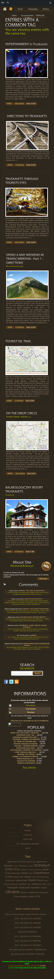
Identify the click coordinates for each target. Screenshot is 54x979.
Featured (28, 835)
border (46, 869)
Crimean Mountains (12, 873)
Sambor (22, 884)
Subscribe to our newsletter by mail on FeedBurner (30, 721)
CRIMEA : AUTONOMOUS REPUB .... (26, 757)
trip (37, 892)
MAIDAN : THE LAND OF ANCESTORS (31, 591)
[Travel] (20, 8)
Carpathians (41, 872)
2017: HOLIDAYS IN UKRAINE (27, 936)
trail (49, 884)
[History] (46, 8)
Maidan (27, 877)
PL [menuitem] (8, 2)
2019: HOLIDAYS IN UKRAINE (27, 923)
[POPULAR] (40, 15)
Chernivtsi (23, 866)
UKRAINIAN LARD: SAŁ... (26, 735)
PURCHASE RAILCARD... (26, 748)
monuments (44, 893)
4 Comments (19, 551)
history (24, 873)
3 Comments (19, 400)
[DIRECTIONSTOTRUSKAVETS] (27, 116)
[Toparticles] (29, 768)
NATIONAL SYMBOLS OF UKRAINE (26, 739)
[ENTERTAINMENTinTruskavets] (26, 44)
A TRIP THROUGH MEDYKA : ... (26, 752)
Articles (28, 830)
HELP (27, 848)
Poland (39, 880)
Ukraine (12, 891)
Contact (43, 966)
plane (29, 884)
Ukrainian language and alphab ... (26, 744)
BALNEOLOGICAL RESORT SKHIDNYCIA (27, 950)
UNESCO (24, 893)
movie (31, 870)
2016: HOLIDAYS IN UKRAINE (27, 941)
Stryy (44, 884)
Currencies (31, 709)
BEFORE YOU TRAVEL (26, 754)
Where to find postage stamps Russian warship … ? (27, 914)
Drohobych (42, 865)
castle (31, 896)
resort (32, 892)
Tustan (44, 888)
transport (12, 887)
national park (21, 880)
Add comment (19, 103)
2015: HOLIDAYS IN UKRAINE (27, 945)
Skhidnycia (36, 884)
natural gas (38, 869)
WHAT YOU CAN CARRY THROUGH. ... (26, 733)
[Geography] (33, 8)
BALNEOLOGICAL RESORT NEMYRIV (33, 617)
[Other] (14, 15)
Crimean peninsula (10, 884)
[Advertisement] (28, 791)
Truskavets (24, 887)
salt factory (24, 869)
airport (16, 877)
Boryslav (8, 865)
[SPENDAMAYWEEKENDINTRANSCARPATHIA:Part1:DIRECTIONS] (25, 258)
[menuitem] (50, 4)
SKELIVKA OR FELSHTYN (33, 599)
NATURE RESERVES (27, 932)
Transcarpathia (20, 896)
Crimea (9, 876)
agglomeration (12, 862)
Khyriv (16, 866)
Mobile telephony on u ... (26, 759)
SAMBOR (33, 635)
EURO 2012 (12, 869)
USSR (37, 896)
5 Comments (20, 165)
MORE (9, 103)
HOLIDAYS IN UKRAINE (26, 761)
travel (32, 880)
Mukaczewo (10, 880)
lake (30, 873)
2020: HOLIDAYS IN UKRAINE (27, 918)
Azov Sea (36, 877)
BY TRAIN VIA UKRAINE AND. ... (26, 742)
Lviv (21, 876)
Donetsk (30, 866)
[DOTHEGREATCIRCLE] (21, 413)
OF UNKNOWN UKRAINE (27, 844)
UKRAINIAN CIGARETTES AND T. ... (26, 737)
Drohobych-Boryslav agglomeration (33, 862)
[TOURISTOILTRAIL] (18, 341)
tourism (35, 887)
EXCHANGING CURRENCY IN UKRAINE (26, 750)
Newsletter (31, 705)
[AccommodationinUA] (27, 15)
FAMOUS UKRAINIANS (26, 763)
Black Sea (44, 877)
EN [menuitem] (2, 2)
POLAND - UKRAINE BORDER (26, 746)
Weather (31, 712)
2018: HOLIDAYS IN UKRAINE (27, 927)
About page (43, 578)
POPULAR (27, 839)
